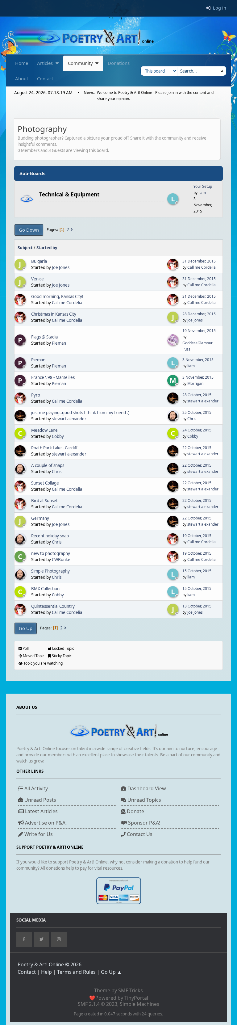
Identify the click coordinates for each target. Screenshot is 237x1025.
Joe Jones (60, 267)
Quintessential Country (53, 606)
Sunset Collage (45, 483)
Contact (27, 971)
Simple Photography (50, 571)
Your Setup (202, 186)
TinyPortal (136, 997)
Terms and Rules (76, 971)
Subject (25, 247)
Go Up (25, 628)
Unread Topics (143, 799)
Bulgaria (39, 261)
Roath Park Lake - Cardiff (54, 448)
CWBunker (62, 559)
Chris (191, 418)
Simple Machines (139, 1004)
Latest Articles (41, 811)
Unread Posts (39, 799)
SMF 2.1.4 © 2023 (97, 1004)
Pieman (59, 343)
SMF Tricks (130, 990)
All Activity (35, 788)
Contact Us (139, 834)
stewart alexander (202, 401)
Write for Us (38, 834)
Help (46, 971)
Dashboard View (146, 788)
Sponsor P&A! (143, 822)
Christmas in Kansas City (53, 314)
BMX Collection (45, 588)
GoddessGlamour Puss (197, 346)
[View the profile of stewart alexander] (173, 398)
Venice (37, 279)
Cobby (58, 436)
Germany (40, 518)
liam (202, 192)
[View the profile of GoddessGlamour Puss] (173, 340)
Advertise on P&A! (45, 822)
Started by (46, 247)
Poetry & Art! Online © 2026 (49, 964)
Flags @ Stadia (44, 337)
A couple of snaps (47, 465)
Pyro (35, 395)
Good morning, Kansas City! (57, 296)
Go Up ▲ (111, 971)
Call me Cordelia (201, 267)
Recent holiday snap (50, 536)
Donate (135, 811)
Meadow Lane (44, 430)
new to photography (50, 553)
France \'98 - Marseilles (53, 377)
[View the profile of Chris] (173, 415)
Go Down (29, 230)
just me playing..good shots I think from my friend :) (80, 412)
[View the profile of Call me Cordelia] (173, 264)
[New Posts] (27, 199)
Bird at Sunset (44, 500)
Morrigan (195, 383)
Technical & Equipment (69, 194)
